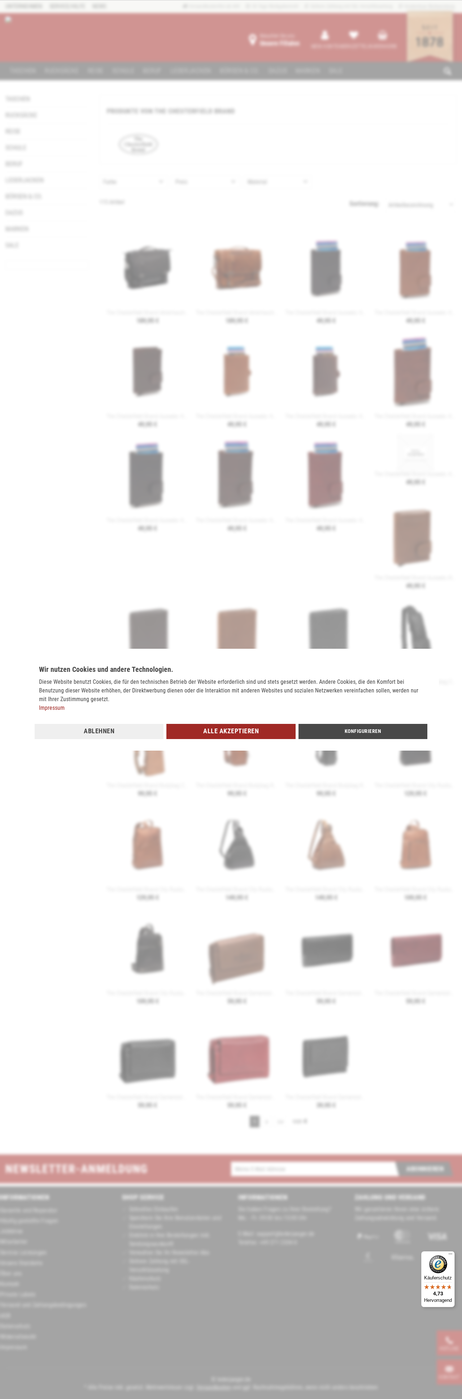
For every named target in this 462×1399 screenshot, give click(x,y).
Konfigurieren (363, 731)
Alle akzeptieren (231, 731)
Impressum (52, 707)
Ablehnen (99, 731)
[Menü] (450, 1255)
